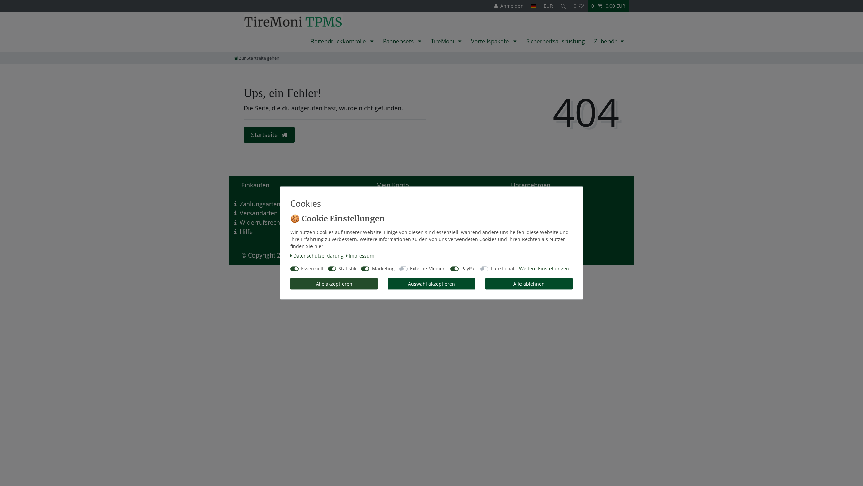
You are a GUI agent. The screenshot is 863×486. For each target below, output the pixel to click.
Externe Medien (428, 269)
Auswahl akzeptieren (431, 283)
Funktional (502, 269)
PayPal (468, 269)
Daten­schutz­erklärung (318, 255)
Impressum (361, 255)
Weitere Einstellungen (544, 269)
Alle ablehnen (529, 283)
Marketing (383, 269)
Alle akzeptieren (334, 283)
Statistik (347, 269)
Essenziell (312, 269)
